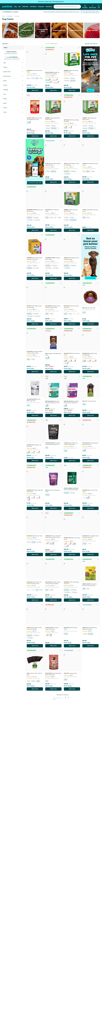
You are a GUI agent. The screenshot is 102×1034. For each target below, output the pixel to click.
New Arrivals (10, 30)
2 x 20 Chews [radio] (54, 80)
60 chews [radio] (66, 492)
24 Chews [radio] (66, 220)
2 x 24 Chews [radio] (73, 220)
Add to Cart (35, 90)
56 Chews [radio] (29, 268)
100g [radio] (65, 127)
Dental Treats (26, 30)
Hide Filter (5, 43)
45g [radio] (47, 681)
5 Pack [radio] (28, 542)
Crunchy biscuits (59, 30)
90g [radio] (84, 171)
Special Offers (7, 71)
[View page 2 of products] (71, 697)
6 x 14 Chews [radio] (37, 316)
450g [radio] (88, 588)
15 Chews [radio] (29, 217)
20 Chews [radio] (48, 80)
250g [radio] (84, 450)
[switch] (5, 51)
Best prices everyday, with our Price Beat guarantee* (51, 1)
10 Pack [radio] (33, 542)
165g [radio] (28, 359)
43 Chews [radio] (72, 78)
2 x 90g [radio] (69, 544)
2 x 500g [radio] (52, 543)
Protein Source (7, 76)
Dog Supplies (9, 16)
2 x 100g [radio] (70, 127)
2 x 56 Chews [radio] (73, 589)
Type (4, 62)
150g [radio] (47, 313)
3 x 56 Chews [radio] (67, 592)
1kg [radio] (36, 78)
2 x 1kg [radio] (40, 78)
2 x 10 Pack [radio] (39, 542)
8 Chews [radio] (66, 217)
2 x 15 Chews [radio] (35, 217)
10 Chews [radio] (85, 125)
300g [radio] (84, 404)
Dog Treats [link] (17, 16)
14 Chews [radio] (29, 313)
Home (3, 16)
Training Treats (75, 30)
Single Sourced (92, 30)
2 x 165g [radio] (32, 359)
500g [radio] (47, 543)
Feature (5, 67)
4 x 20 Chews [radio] (56, 82)
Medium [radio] (33, 681)
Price (4, 94)
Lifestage (5, 89)
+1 (95, 128)
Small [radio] (28, 681)
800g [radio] (88, 497)
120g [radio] (28, 78)
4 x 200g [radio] (92, 171)
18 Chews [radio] (48, 128)
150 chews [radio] (72, 492)
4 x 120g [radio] (37, 452)
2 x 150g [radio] (51, 313)
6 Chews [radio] (48, 125)
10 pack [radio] (47, 494)
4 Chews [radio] (89, 543)
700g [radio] (28, 500)
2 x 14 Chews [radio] (35, 313)
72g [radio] (46, 447)
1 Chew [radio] (84, 543)
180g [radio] (47, 405)
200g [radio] (88, 171)
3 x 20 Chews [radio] (48, 82)
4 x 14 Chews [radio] (30, 316)
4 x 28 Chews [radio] (67, 173)
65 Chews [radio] (66, 80)
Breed (4, 103)
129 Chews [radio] (72, 80)
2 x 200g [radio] (89, 361)
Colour (5, 112)
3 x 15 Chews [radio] (30, 220)
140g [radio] (84, 588)
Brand (4, 80)
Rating (5, 98)
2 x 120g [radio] (32, 78)
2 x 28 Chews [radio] (73, 171)
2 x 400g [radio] (66, 363)
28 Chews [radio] (53, 171)
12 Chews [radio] (53, 125)
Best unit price (11, 52)
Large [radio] (38, 681)
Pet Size (5, 85)
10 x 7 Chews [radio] (36, 268)
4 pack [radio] (28, 122)
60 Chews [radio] (91, 128)
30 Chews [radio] (85, 128)
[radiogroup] (35, 78)
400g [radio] (88, 217)
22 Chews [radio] (66, 78)
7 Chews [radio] (47, 171)
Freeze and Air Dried (43, 30)
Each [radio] (84, 312)
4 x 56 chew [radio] (74, 592)
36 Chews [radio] (54, 128)
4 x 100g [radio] (38, 497)
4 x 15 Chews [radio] (37, 220)
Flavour (5, 107)
